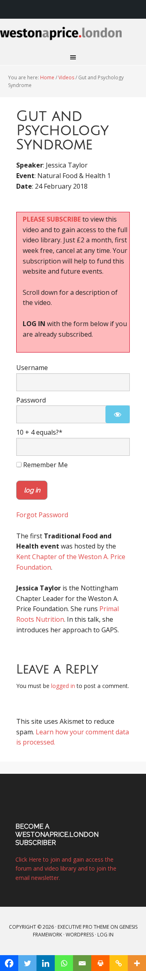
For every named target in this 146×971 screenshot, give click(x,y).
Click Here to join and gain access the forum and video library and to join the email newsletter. (65, 869)
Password (31, 400)
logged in (63, 686)
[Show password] (117, 414)
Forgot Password (42, 514)
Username (32, 367)
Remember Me (44, 464)
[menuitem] (135, 9)
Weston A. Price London (73, 38)
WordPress (80, 934)
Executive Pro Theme (83, 926)
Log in (105, 934)
